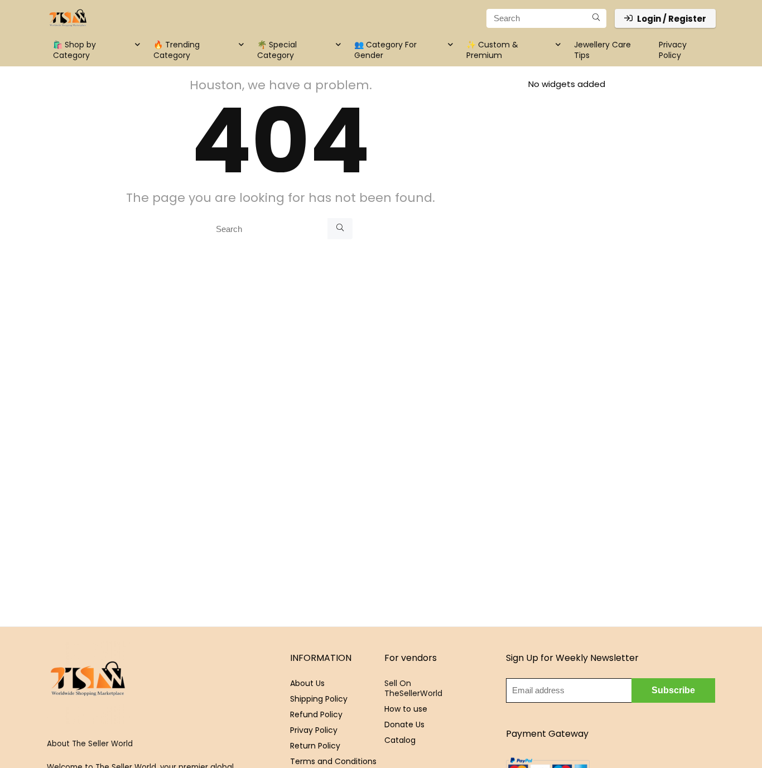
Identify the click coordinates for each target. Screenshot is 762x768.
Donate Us (404, 724)
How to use (405, 708)
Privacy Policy (673, 50)
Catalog (400, 740)
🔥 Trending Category (176, 50)
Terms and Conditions (333, 761)
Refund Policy (316, 714)
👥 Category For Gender (385, 50)
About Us (307, 683)
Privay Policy (313, 730)
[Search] (596, 18)
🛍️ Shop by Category (74, 50)
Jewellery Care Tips (602, 50)
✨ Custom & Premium (492, 50)
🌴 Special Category (277, 50)
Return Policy (315, 745)
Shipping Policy (319, 698)
